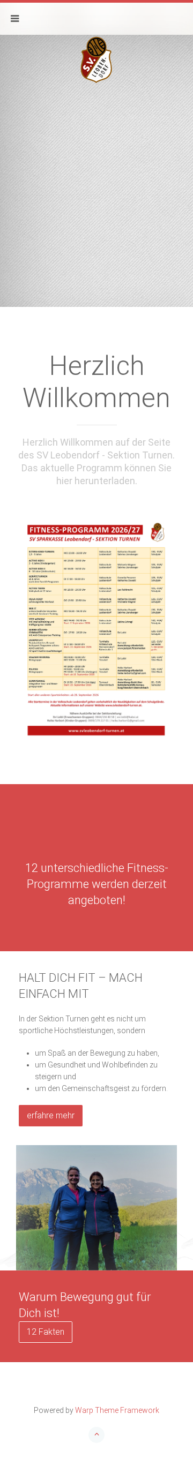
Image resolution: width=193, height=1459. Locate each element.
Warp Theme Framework (117, 1410)
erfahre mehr (51, 1115)
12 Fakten (45, 1332)
